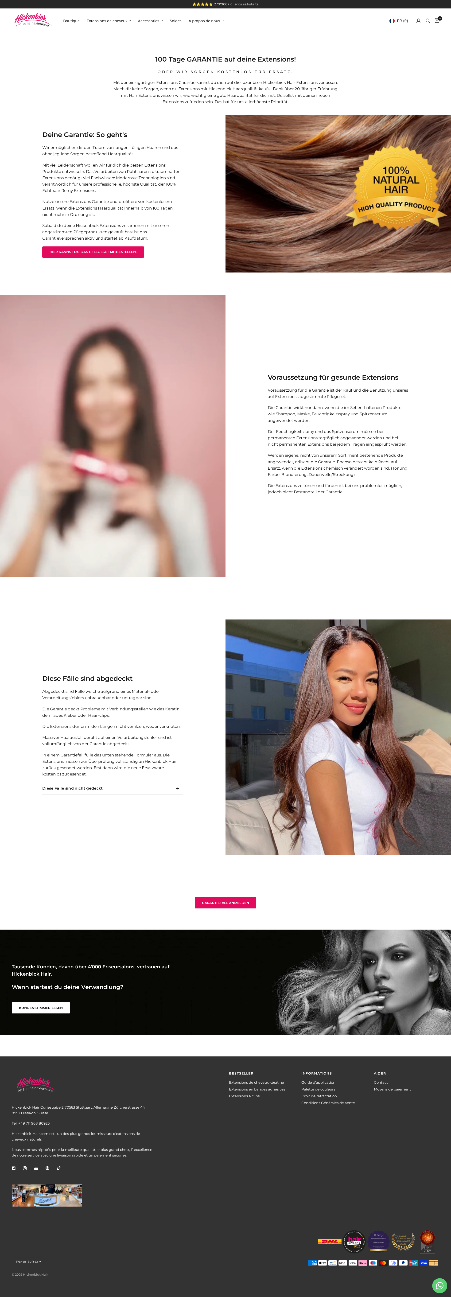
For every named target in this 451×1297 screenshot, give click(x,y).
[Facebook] (17, 1168)
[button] (93, 252)
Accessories (148, 21)
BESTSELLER (241, 1073)
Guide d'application (318, 1082)
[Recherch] (427, 20)
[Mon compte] (418, 20)
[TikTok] (62, 1168)
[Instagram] (28, 1168)
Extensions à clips (244, 1096)
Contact (381, 1082)
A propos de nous (204, 21)
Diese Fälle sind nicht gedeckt (72, 788)
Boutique (71, 21)
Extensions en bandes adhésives (257, 1089)
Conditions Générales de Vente (328, 1103)
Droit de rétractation (319, 1096)
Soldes (176, 21)
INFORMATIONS (316, 1073)
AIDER (380, 1073)
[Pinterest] (51, 1168)
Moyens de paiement (392, 1089)
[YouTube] (39, 1169)
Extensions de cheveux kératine (256, 1082)
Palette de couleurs (318, 1089)
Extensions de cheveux (107, 21)
